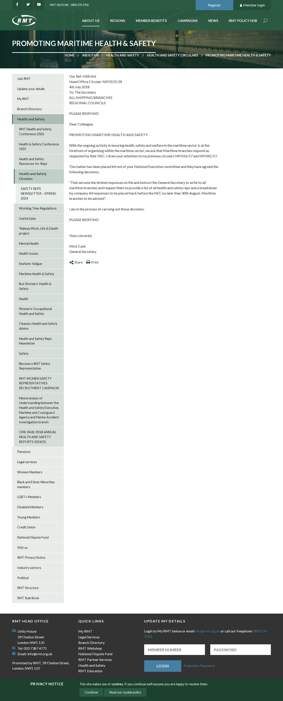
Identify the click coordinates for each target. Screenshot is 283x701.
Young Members (28, 517)
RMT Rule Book (28, 598)
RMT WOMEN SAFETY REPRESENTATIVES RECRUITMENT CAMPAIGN (39, 383)
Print (95, 262)
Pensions (24, 452)
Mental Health (29, 243)
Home (70, 55)
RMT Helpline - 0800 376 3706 (69, 5)
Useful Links (27, 218)
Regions (117, 21)
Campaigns (188, 21)
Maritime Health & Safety (36, 274)
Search (265, 21)
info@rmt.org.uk (39, 654)
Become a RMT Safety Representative (34, 366)
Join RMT (24, 79)
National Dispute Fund (33, 537)
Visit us (22, 547)
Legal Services (89, 637)
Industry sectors (29, 568)
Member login (254, 5)
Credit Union (26, 527)
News (213, 21)
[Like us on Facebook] (17, 5)
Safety (23, 353)
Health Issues (28, 253)
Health (23, 299)
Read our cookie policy (125, 692)
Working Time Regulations (38, 208)
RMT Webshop (90, 648)
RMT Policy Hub (243, 21)
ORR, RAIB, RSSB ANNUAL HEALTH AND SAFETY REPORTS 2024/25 (37, 436)
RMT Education (90, 671)
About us (90, 55)
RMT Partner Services (95, 659)
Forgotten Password (199, 665)
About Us (90, 21)
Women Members (29, 472)
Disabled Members (30, 507)
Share (78, 262)
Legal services (27, 462)
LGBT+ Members (29, 497)
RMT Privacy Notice (31, 557)
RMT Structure (28, 588)
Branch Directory (29, 109)
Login (163, 666)
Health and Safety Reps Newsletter (35, 341)
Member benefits (151, 21)
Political (23, 578)
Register (214, 5)
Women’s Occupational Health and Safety (35, 311)
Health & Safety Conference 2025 (39, 146)
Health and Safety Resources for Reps (33, 161)
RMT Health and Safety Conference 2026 (35, 131)
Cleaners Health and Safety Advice (38, 326)
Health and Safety (122, 55)
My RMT (23, 99)
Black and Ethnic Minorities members (36, 484)
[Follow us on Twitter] (28, 5)
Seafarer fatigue (30, 264)
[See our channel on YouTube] (39, 5)
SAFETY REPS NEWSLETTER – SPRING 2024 (38, 193)
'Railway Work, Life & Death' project (38, 231)
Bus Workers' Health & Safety (35, 286)
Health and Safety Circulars (172, 55)
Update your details (31, 89)
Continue (91, 692)
